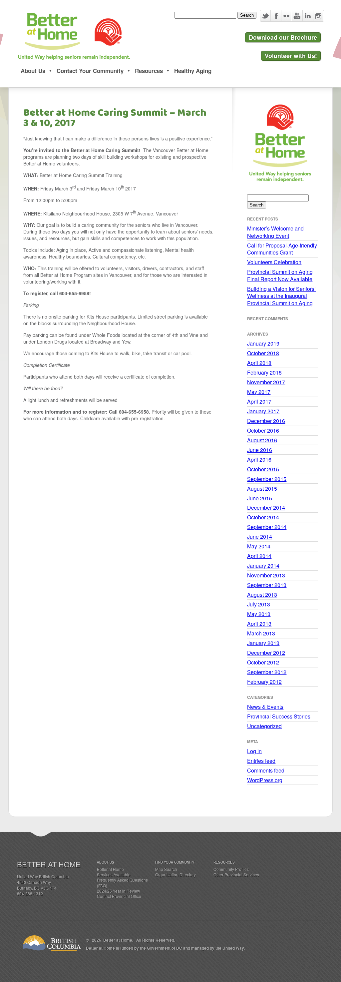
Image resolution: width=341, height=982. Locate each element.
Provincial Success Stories (278, 716)
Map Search (166, 869)
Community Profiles (231, 869)
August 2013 (262, 594)
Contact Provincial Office (119, 896)
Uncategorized (264, 726)
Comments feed (265, 770)
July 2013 (258, 604)
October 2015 (263, 469)
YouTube (297, 15)
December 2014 (266, 507)
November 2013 (266, 575)
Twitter (265, 15)
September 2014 (266, 527)
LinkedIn (308, 15)
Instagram (318, 15)
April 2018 (259, 363)
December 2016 (266, 421)
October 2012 (263, 662)
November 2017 (266, 382)
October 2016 (263, 430)
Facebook (276, 15)
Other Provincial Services (236, 874)
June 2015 (259, 498)
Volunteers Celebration (274, 262)
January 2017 (263, 411)
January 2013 (263, 643)
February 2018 (264, 372)
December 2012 (266, 652)
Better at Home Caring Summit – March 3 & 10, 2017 (114, 118)
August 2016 (262, 440)
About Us (33, 71)
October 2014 (263, 517)
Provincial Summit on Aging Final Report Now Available (280, 275)
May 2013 (258, 614)
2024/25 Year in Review (118, 891)
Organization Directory (175, 874)
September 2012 (266, 672)
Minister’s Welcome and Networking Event (275, 231)
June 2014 (259, 536)
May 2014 (258, 546)
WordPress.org (264, 780)
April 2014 (259, 556)
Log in (254, 751)
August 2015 (262, 488)
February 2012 (264, 681)
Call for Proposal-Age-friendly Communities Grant (282, 249)
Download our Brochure (283, 37)
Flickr (286, 15)
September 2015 (266, 479)
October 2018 (263, 353)
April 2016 (259, 459)
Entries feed (261, 761)
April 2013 (259, 623)
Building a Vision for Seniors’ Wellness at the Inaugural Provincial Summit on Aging (281, 296)
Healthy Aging (192, 71)
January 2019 (263, 343)
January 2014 (263, 565)
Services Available (114, 874)
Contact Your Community (90, 71)
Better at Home (110, 869)
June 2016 (259, 450)
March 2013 (261, 633)
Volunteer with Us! (291, 55)
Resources (149, 71)
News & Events (265, 706)
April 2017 (259, 401)
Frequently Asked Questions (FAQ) (122, 882)
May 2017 (258, 392)
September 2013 (266, 585)
